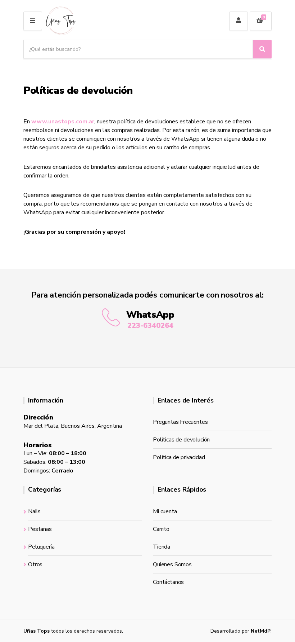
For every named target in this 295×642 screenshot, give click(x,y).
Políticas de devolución (181, 440)
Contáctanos (168, 582)
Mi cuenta (165, 511)
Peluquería (41, 547)
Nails (34, 511)
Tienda (161, 547)
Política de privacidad (179, 457)
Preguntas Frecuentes (180, 422)
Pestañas (40, 529)
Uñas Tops (36, 631)
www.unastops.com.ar (62, 122)
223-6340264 (150, 325)
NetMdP (261, 631)
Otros (35, 564)
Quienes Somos (172, 564)
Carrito (161, 529)
